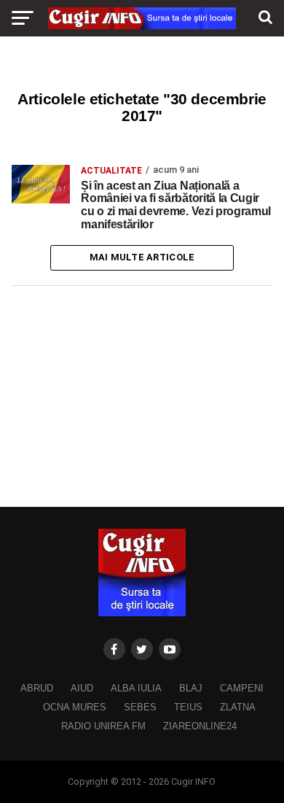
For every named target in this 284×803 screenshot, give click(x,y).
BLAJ (190, 688)
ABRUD (36, 688)
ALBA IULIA (136, 688)
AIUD (82, 688)
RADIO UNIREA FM (103, 726)
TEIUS (188, 707)
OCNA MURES (74, 707)
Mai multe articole (142, 257)
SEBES (140, 707)
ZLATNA (238, 707)
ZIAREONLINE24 (200, 726)
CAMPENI (242, 688)
